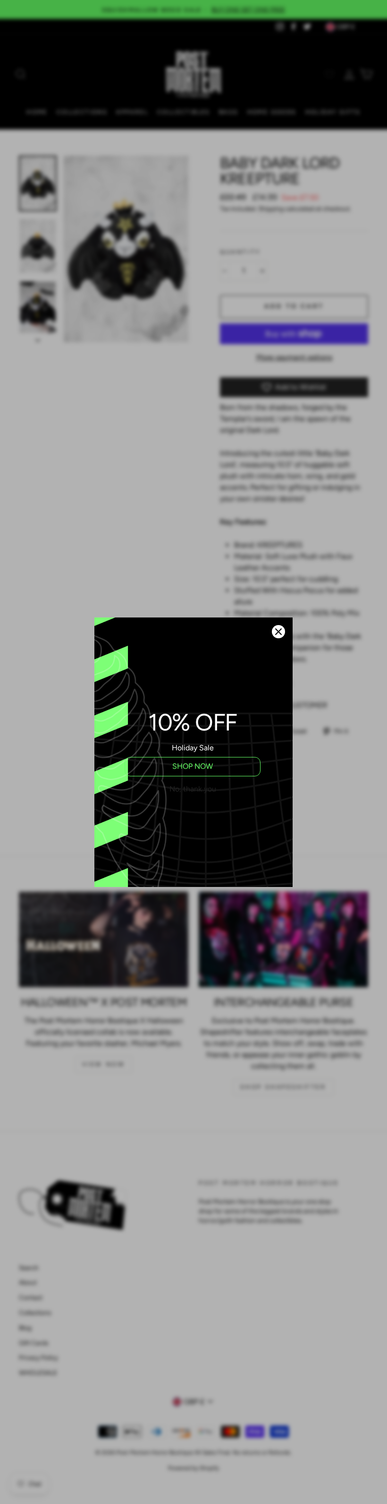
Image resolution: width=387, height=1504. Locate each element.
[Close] (278, 631)
